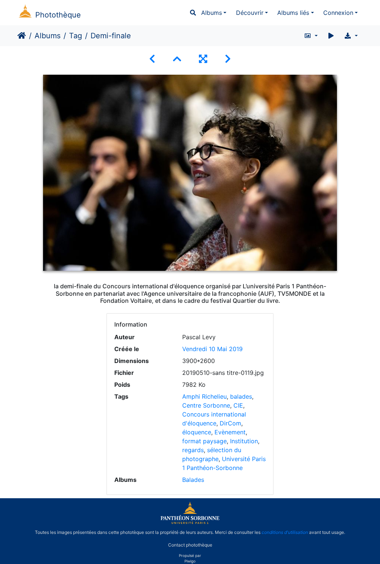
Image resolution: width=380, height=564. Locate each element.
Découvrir (249, 12)
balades (241, 396)
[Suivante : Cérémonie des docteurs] (228, 59)
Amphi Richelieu (204, 396)
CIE (238, 405)
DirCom (230, 423)
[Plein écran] (203, 59)
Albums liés (293, 12)
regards (193, 450)
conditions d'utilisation (285, 532)
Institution (244, 441)
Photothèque (58, 14)
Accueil (21, 35)
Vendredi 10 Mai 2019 (212, 349)
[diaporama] (331, 35)
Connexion (338, 12)
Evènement (230, 432)
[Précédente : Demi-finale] (152, 59)
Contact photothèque (190, 545)
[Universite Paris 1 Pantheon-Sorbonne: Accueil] (190, 522)
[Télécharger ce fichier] (351, 35)
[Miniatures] (177, 59)
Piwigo (190, 561)
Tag (75, 35)
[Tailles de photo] (310, 35)
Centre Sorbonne (206, 405)
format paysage (204, 441)
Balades (193, 479)
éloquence (196, 432)
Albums (211, 12)
